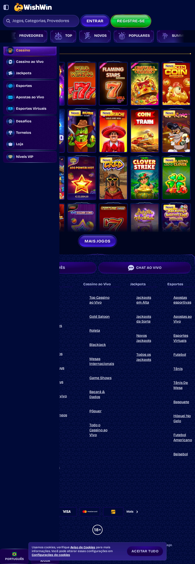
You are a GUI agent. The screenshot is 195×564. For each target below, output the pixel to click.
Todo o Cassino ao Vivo (98, 430)
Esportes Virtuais (180, 338)
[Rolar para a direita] (184, 36)
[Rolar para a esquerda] (11, 36)
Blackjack (97, 345)
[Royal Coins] (144, 84)
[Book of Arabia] (144, 225)
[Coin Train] (144, 131)
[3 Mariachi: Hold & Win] (113, 131)
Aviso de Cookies (82, 547)
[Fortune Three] (113, 225)
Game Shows (100, 378)
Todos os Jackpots (143, 357)
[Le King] (176, 131)
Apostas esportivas (182, 300)
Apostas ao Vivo (182, 319)
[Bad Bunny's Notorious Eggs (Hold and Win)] (176, 225)
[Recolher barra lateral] (6, 7)
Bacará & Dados (97, 394)
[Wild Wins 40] (81, 84)
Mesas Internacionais (101, 361)
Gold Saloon (99, 316)
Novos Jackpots (143, 338)
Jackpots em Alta (143, 300)
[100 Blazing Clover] (176, 178)
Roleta (94, 330)
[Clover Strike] (144, 178)
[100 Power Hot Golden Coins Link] (81, 178)
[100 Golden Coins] (81, 225)
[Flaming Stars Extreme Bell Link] (113, 84)
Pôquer (95, 411)
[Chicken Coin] (176, 84)
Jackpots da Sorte (143, 319)
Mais (130, 511)
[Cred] (113, 178)
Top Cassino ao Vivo (99, 300)
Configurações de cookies (51, 555)
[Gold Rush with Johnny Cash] (81, 131)
